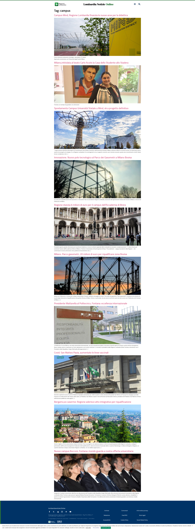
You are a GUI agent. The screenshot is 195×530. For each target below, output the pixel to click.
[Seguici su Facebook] (50, 511)
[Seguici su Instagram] (62, 511)
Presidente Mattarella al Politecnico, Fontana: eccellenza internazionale (90, 303)
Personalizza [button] (96, 527)
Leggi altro (88, 527)
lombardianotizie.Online (56, 508)
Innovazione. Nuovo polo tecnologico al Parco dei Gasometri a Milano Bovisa (93, 157)
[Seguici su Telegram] (58, 511)
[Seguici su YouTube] (71, 511)
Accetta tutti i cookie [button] (105, 527)
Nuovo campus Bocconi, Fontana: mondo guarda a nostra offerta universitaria (93, 451)
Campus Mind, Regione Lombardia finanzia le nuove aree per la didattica (91, 15)
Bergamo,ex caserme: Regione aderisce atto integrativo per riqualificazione (92, 402)
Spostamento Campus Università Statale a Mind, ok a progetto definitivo (91, 108)
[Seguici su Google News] (66, 511)
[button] (135, 4)
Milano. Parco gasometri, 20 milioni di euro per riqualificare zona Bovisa (90, 254)
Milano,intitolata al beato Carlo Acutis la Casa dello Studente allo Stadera (91, 62)
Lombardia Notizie (94, 4)
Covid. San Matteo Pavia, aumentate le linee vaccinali (81, 352)
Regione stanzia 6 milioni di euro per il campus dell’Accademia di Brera (90, 205)
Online (109, 4)
